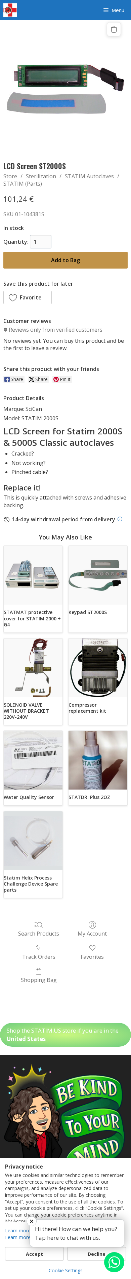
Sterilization (41, 176)
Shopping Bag (39, 979)
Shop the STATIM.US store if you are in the (63, 1035)
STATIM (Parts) (22, 183)
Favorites (92, 956)
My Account (92, 933)
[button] (27, 297)
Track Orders (38, 956)
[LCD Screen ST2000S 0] (65, 89)
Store (10, 176)
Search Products (38, 933)
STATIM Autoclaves (89, 176)
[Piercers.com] (10, 10)
